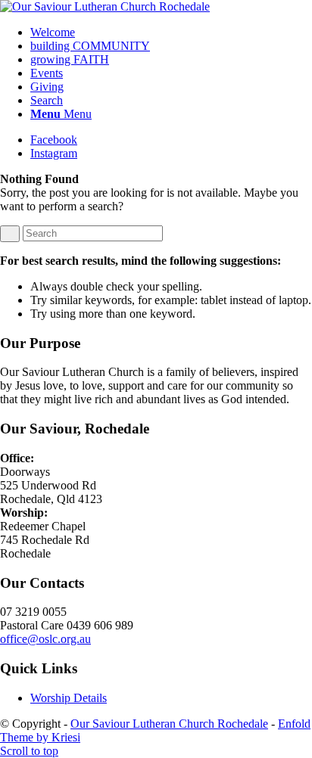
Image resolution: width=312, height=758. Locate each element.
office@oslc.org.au (45, 638)
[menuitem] (171, 32)
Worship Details (68, 697)
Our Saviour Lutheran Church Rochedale (169, 723)
